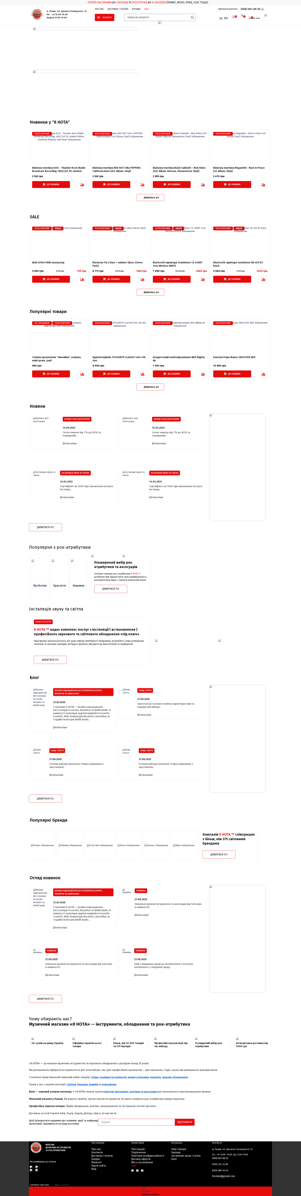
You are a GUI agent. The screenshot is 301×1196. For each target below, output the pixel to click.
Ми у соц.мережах (142, 1162)
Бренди (136, 9)
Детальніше (70, 443)
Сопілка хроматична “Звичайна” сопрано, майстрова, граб (56, 359)
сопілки (71, 1084)
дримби (93, 1084)
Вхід (93, 1168)
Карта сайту (98, 1165)
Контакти (97, 1152)
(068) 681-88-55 (250, 9)
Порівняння (138, 1152)
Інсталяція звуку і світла (186, 1155)
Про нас (99, 9)
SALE (146, 9)
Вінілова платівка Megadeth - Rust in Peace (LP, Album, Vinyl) (239, 169)
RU (226, 18)
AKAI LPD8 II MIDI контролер (48, 262)
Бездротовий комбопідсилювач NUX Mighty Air (179, 359)
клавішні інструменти (113, 1077)
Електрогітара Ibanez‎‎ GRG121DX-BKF (234, 357)
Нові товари (178, 1149)
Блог (174, 1159)
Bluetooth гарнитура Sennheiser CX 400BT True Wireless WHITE (178, 264)
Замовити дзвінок (228, 9)
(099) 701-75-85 (220, 1164)
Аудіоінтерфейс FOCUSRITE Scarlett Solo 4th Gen (118, 359)
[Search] (192, 17)
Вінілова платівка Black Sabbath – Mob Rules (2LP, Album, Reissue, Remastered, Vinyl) (179, 169)
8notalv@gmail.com (223, 1176)
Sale (133, 1165)
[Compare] (82, 184)
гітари (94, 1077)
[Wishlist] (74, 184)
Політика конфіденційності (147, 1155)
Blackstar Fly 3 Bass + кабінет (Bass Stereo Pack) (117, 264)
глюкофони (109, 1084)
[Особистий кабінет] (265, 18)
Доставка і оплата (118, 9)
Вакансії (96, 1162)
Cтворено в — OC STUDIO (61, 1185)
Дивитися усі (45, 527)
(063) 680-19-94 (220, 1170)
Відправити (184, 1122)
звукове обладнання (175, 1077)
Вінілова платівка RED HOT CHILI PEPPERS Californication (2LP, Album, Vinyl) (116, 169)
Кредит (95, 1159)
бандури (82, 1084)
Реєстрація (138, 1149)
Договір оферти (140, 1159)
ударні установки (138, 1077)
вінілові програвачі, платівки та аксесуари (130, 1091)
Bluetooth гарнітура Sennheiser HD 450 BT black (238, 264)
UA (221, 18)
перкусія (155, 1077)
